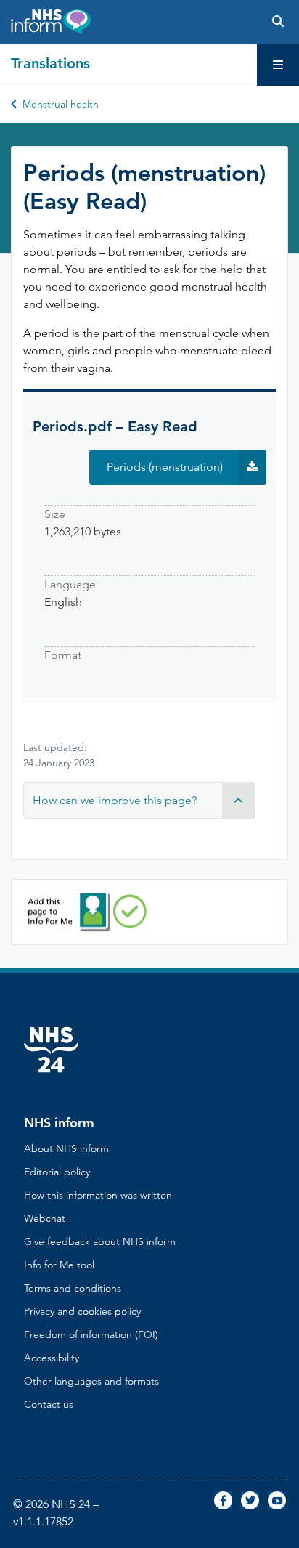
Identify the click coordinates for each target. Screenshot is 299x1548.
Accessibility (51, 1357)
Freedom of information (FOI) (91, 1334)
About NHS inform (66, 1148)
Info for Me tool (59, 1264)
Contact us (48, 1404)
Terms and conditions (72, 1287)
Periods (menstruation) (186, 472)
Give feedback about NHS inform (100, 1241)
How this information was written (98, 1194)
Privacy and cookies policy (82, 1311)
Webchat (44, 1218)
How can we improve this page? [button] (115, 800)
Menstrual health (60, 103)
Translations (50, 63)
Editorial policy (57, 1171)
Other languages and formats (91, 1380)
